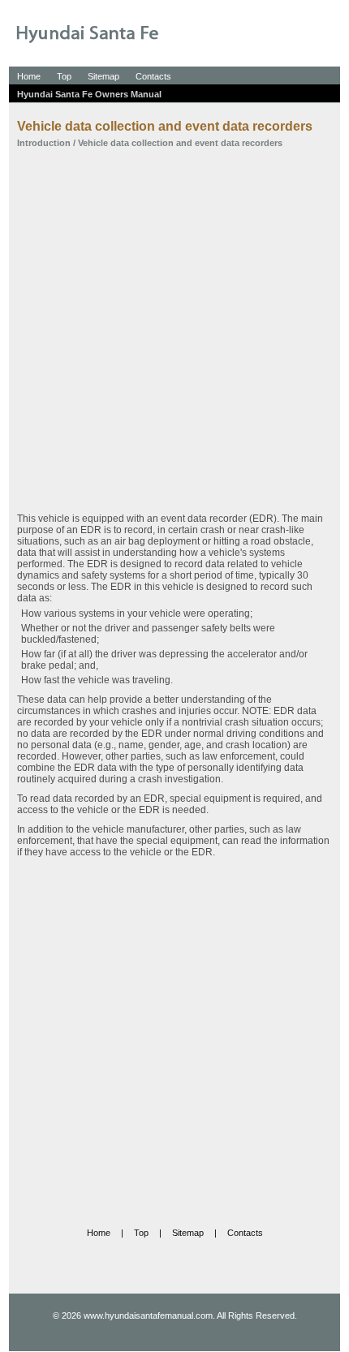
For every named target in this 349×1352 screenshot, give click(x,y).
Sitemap (103, 76)
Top (64, 76)
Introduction (44, 143)
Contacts (153, 76)
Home (29, 76)
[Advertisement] (174, 330)
